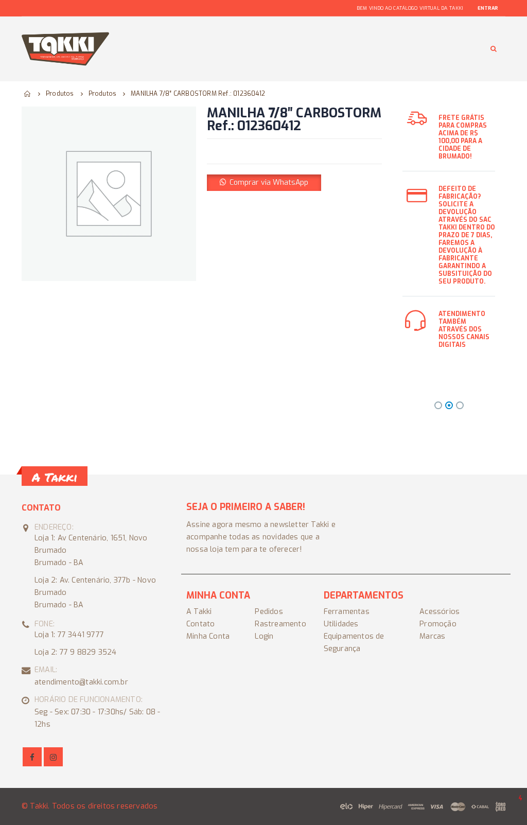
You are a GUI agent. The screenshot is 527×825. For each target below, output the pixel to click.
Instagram (53, 756)
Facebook (32, 756)
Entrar (488, 8)
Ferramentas (347, 612)
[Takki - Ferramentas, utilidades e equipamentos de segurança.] (65, 49)
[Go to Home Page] (27, 93)
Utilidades (341, 624)
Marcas (432, 636)
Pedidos (269, 612)
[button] (264, 183)
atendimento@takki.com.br (81, 682)
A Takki (199, 612)
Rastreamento (280, 624)
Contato (200, 624)
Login (264, 636)
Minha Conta (208, 636)
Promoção (437, 624)
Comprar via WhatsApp (269, 182)
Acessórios (439, 612)
